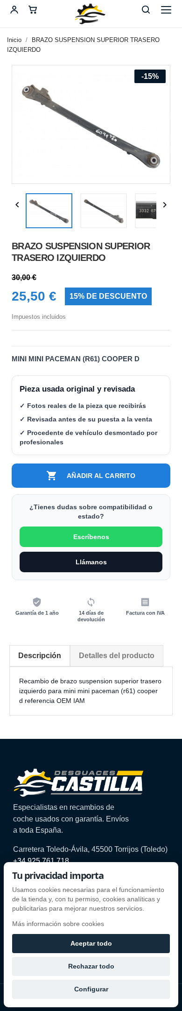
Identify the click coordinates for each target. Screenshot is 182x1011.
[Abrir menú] (166, 9)
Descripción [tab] (39, 656)
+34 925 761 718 (41, 861)
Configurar (91, 989)
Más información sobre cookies (58, 923)
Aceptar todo (91, 943)
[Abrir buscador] (145, 9)
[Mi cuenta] (14, 9)
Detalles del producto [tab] (116, 656)
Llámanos (91, 562)
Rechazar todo (91, 966)
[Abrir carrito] (32, 9)
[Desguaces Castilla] (91, 14)
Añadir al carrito (90, 475)
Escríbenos (91, 537)
